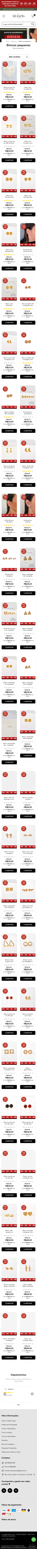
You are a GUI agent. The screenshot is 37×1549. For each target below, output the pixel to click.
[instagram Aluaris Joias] (4, 1490)
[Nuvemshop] (8, 1539)
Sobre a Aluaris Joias (9, 1421)
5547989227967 (10, 1463)
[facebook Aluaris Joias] (10, 1490)
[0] (32, 17)
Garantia (5, 1440)
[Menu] (4, 16)
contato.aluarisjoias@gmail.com (16, 1471)
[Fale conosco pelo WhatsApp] (33, 1539)
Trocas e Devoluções (9, 1428)
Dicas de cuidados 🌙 (9, 1444)
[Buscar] (32, 24)
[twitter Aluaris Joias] (16, 1490)
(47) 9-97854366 (10, 1467)
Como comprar (7, 1432)
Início (7, 41)
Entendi (32, 1546)
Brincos (14, 41)
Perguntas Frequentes (9, 1448)
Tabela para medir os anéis (11, 1452)
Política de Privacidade (9, 1425)
